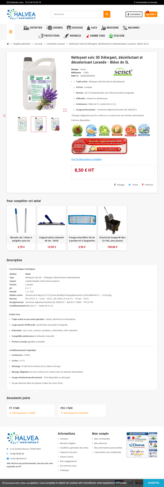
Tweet (135, 185)
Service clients (66, 457)
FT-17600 (14, 408)
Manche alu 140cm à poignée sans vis (21, 239)
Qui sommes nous (68, 466)
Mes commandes (102, 439)
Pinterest (149, 185)
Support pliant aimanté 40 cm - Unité (51, 239)
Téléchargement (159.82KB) (74, 413)
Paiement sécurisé (68, 452)
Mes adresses (100, 443)
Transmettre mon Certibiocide (107, 452)
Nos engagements (68, 461)
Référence (76, 72)
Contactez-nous (16, 2)
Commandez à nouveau (145, 2)
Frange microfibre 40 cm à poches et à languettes (82, 239)
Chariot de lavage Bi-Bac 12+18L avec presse (112, 239)
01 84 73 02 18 (34, 2)
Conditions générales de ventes (74, 448)
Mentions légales (68, 443)
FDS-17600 (67, 408)
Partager (121, 185)
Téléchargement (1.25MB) (22, 413)
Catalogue (64, 470)
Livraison (64, 439)
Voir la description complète (86, 159)
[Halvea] (21, 14)
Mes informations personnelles (108, 448)
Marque (74, 69)
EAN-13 (74, 76)
